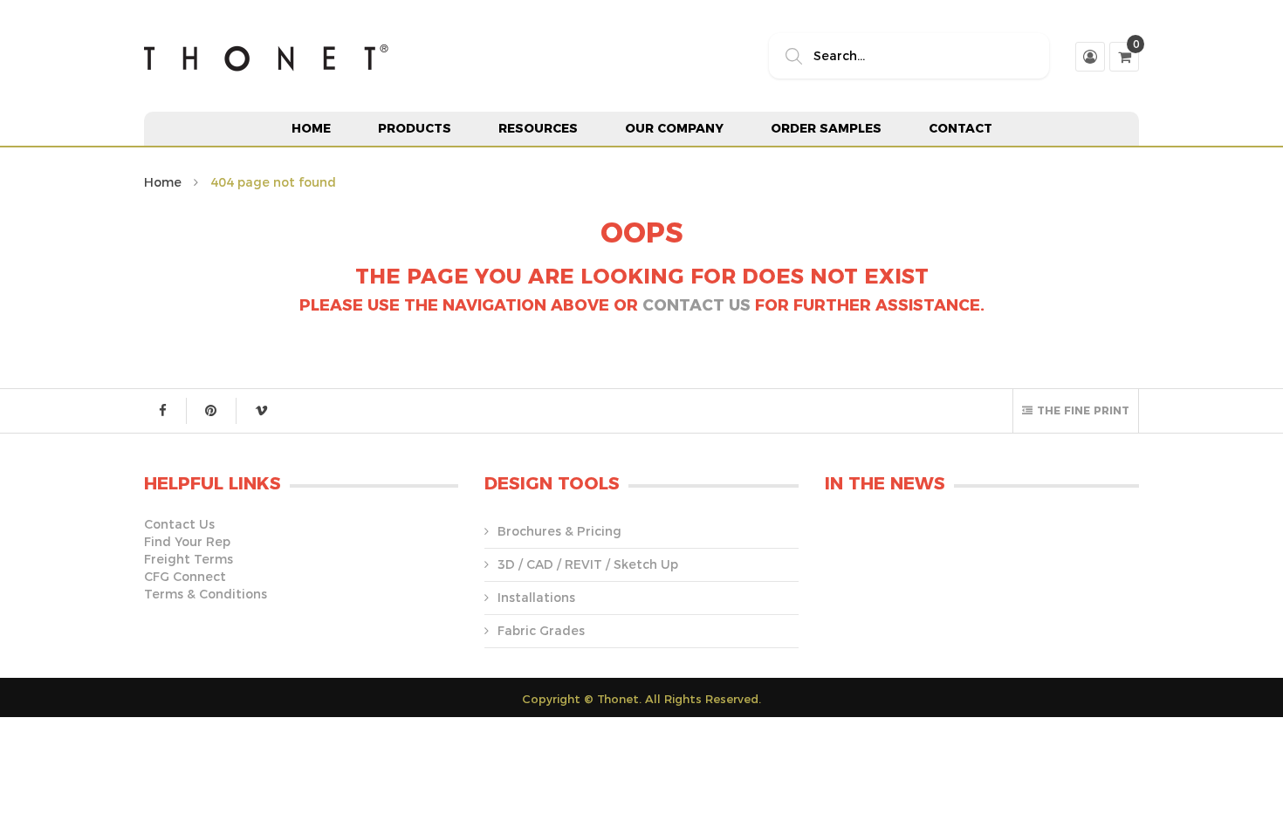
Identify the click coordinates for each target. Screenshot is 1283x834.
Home (311, 128)
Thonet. (619, 699)
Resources (538, 128)
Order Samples (826, 128)
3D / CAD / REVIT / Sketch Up (587, 564)
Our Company (674, 128)
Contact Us (696, 305)
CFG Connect (185, 576)
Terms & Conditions (205, 594)
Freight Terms (188, 559)
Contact (960, 128)
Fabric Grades (541, 631)
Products (414, 128)
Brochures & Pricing (559, 531)
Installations (536, 597)
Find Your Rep (187, 542)
